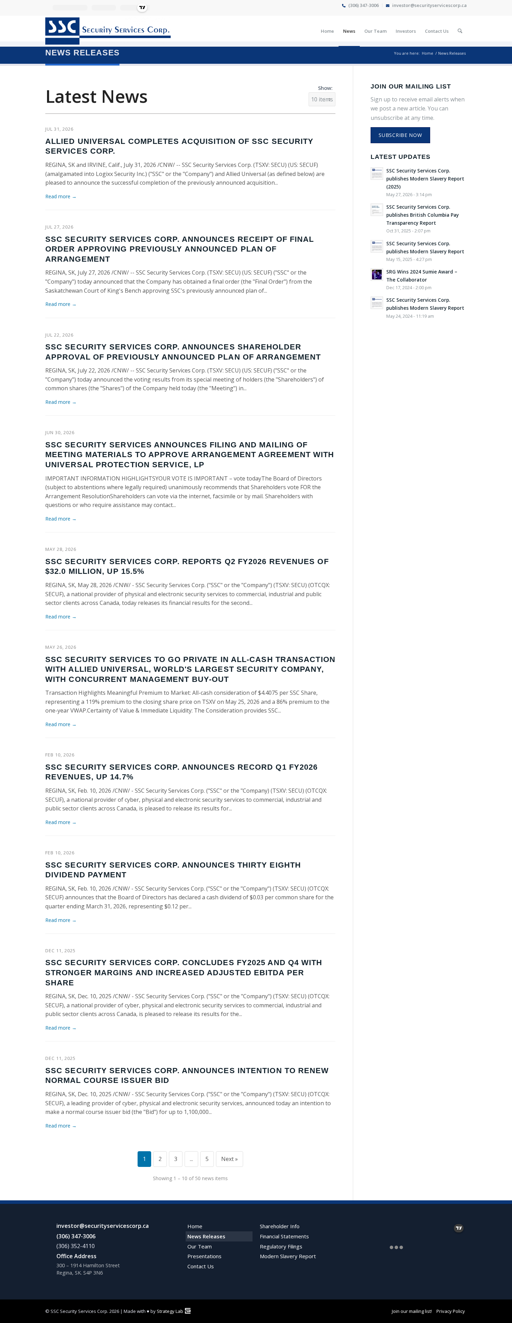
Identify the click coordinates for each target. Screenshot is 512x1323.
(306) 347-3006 (75, 1236)
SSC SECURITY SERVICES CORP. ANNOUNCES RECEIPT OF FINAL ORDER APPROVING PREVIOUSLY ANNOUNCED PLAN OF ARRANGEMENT (179, 249)
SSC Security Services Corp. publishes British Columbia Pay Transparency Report (422, 214)
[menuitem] (360, 5)
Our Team (199, 1246)
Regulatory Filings (281, 1246)
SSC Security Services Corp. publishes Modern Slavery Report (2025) (425, 178)
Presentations (204, 1256)
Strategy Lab (170, 1311)
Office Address (76, 1256)
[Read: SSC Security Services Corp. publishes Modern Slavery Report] (377, 246)
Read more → (61, 196)
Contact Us (200, 1266)
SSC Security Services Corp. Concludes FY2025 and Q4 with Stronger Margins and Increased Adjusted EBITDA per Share (184, 972)
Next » (229, 1159)
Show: (325, 87)
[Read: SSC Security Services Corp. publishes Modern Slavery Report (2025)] (377, 173)
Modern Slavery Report (288, 1256)
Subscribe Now (400, 135)
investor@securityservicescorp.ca (102, 1226)
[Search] (460, 31)
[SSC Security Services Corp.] (108, 31)
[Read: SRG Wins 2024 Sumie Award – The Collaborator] (377, 274)
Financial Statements (284, 1236)
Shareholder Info (280, 1226)
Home (194, 1226)
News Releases (82, 52)
